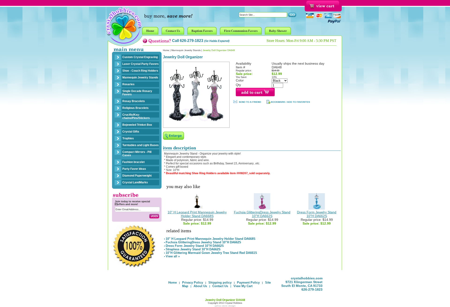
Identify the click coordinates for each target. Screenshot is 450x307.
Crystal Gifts (130, 131)
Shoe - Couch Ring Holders (140, 70)
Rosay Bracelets (133, 101)
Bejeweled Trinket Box (137, 124)
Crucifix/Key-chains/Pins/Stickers (136, 116)
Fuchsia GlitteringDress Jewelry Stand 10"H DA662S (262, 214)
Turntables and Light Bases (140, 145)
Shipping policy (220, 282)
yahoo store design (225, 305)
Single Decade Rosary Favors (137, 92)
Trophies (128, 138)
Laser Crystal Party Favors (140, 64)
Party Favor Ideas (134, 168)
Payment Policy (248, 282)
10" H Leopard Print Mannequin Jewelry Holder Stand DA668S (197, 214)
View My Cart (242, 286)
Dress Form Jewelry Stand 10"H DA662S (316, 214)
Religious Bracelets (135, 108)
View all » (173, 256)
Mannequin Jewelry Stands (140, 77)
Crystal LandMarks (135, 182)
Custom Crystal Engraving (140, 57)
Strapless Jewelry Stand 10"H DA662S (193, 249)
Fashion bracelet (133, 162)
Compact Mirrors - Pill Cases (136, 153)
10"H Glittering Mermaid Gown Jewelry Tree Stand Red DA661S (211, 253)
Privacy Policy (192, 282)
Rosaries (128, 84)
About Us (200, 286)
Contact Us (220, 286)
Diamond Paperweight (137, 175)
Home (166, 50)
